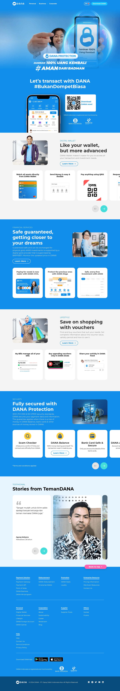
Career (41, 618)
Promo (86, 615)
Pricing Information (91, 582)
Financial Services (23, 615)
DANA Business (22, 591)
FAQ (17, 638)
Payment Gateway (23, 582)
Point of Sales (21, 588)
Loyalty (64, 585)
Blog (40, 625)
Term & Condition (23, 644)
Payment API (21, 585)
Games (86, 612)
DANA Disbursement (47, 582)
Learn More (67, 164)
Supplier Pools (66, 612)
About (41, 612)
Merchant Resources (91, 585)
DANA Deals (65, 582)
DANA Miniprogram (23, 594)
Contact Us (88, 588)
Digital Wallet (21, 612)
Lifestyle (19, 618)
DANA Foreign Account (25, 621)
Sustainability (44, 615)
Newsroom (43, 621)
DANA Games (21, 625)
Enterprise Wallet (45, 585)
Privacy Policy (21, 647)
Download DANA (99, 3)
